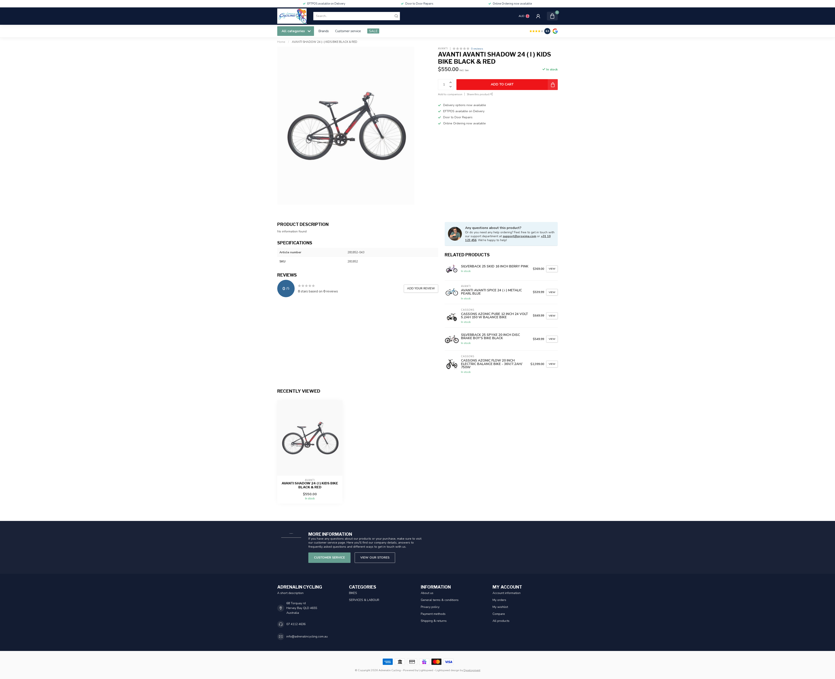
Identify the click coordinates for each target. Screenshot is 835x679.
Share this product (478, 94)
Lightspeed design (447, 670)
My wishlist (500, 607)
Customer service (348, 31)
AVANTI (443, 48)
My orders (499, 600)
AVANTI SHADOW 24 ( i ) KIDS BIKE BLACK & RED (324, 42)
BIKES (353, 593)
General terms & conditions (440, 600)
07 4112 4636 (296, 624)
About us (427, 593)
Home (281, 42)
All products (501, 621)
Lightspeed (426, 670)
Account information (507, 593)
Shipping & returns (434, 621)
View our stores (374, 558)
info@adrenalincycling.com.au (307, 636)
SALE (373, 31)
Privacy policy (430, 607)
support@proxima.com (519, 236)
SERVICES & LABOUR (364, 600)
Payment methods (433, 614)
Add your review (421, 288)
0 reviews (477, 48)
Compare (499, 614)
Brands (323, 31)
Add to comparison (450, 94)
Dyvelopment (472, 670)
